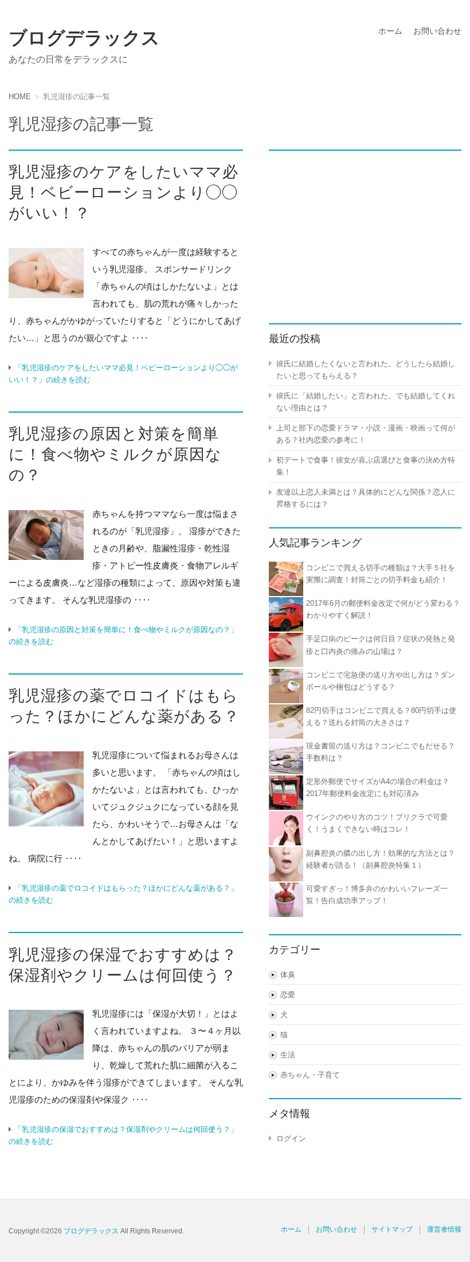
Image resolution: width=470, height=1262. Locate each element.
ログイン (291, 1138)
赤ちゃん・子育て (310, 1075)
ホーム (390, 31)
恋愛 (287, 994)
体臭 (287, 974)
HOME (20, 96)
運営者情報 (444, 1229)
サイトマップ (392, 1229)
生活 (287, 1055)
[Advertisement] (365, 230)
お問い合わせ (437, 31)
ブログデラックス (84, 38)
